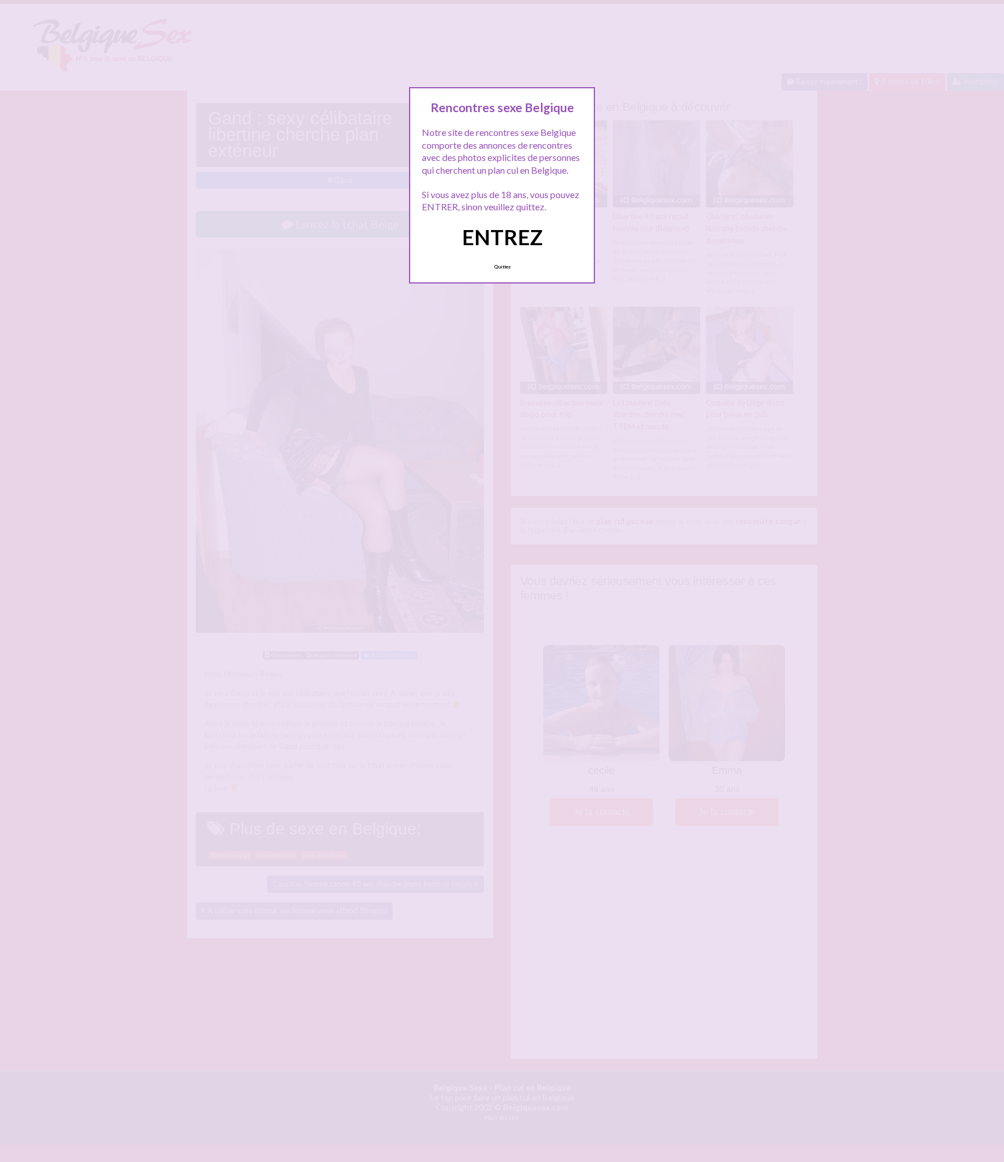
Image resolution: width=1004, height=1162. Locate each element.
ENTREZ (502, 237)
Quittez (502, 267)
